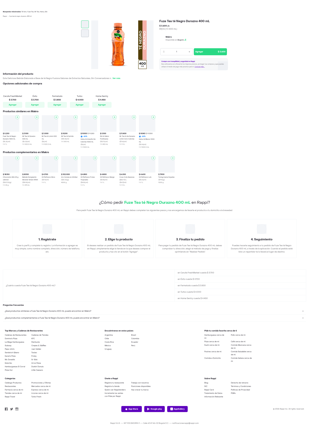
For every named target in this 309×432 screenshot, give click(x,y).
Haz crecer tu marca (139, 390)
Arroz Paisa (36, 363)
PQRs (233, 393)
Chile (107, 338)
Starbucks (35, 342)
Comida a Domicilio (212, 358)
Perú (133, 345)
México (108, 345)
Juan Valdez (36, 349)
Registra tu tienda (112, 386)
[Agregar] (17, 117)
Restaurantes (10, 386)
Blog (206, 383)
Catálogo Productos (13, 383)
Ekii (46, 12)
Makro (169, 37)
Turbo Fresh (36, 397)
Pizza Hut (8, 370)
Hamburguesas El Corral (15, 367)
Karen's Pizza (10, 356)
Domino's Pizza (11, 338)
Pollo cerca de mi (238, 335)
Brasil (133, 335)
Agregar (13, 104)
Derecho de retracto (239, 383)
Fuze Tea (30, 12)
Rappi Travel (10, 397)
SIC (205, 386)
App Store (133, 409)
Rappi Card (209, 390)
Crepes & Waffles (38, 345)
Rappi (5, 16)
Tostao (34, 352)
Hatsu (42, 12)
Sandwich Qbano (12, 352)
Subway (8, 345)
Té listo (24, 12)
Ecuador (134, 342)
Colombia (135, 338)
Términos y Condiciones (241, 386)
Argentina (109, 335)
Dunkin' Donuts (37, 367)
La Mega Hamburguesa (14, 342)
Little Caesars (37, 370)
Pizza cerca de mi (211, 341)
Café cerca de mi (238, 341)
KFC (33, 338)
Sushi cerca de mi (212, 345)
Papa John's (9, 349)
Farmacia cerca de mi (14, 390)
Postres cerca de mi (212, 352)
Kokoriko (8, 363)
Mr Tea (36, 12)
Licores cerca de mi (39, 393)
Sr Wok (34, 359)
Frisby (33, 356)
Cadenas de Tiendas (39, 335)
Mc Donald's (10, 359)
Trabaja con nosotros (140, 383)
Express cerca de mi (40, 390)
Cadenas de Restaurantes (15, 335)
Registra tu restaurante (114, 383)
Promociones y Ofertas (41, 383)
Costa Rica (109, 342)
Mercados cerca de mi (41, 386)
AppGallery (179, 409)
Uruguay (108, 349)
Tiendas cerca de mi (13, 393)
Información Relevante (213, 397)
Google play (156, 409)
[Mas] (189, 51)
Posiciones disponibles (141, 386)
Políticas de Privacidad (240, 390)
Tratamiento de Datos (213, 393)
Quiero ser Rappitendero (115, 390)
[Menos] (163, 51)
